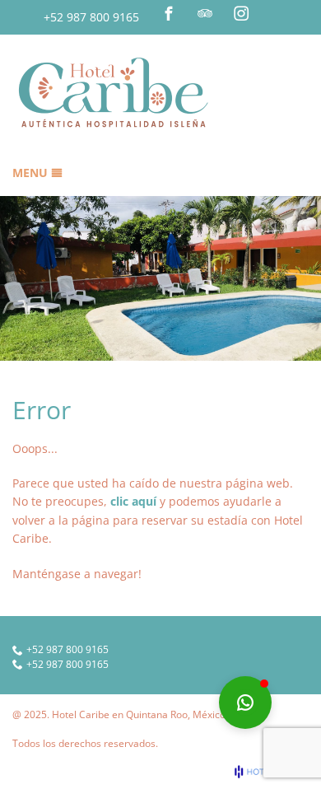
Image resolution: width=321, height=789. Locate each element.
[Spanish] (299, 14)
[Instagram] (241, 13)
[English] (276, 14)
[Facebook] (169, 13)
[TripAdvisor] (205, 13)
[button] (245, 702)
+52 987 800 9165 (91, 17)
